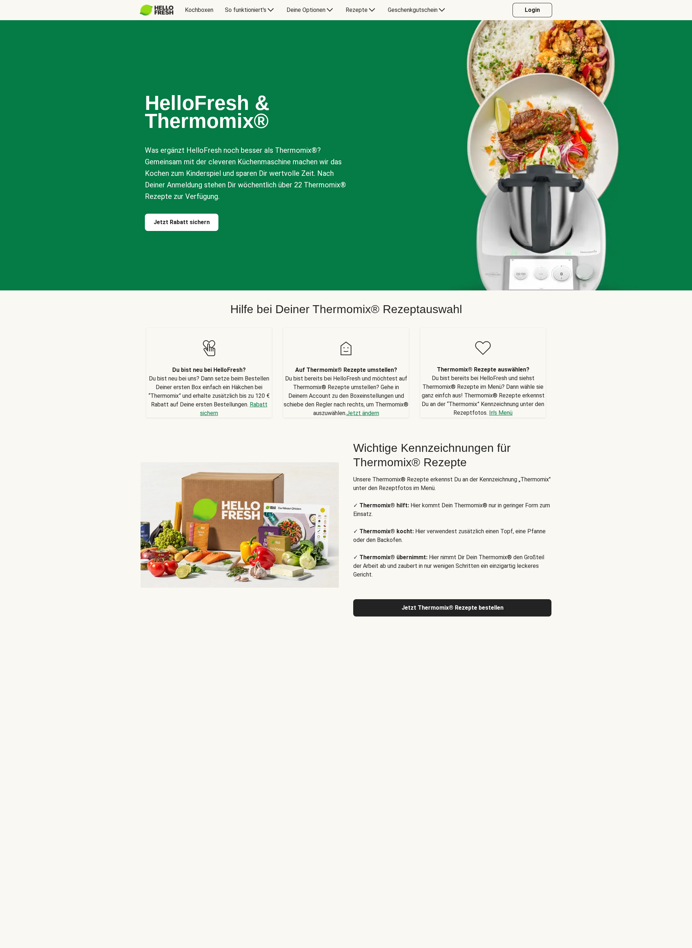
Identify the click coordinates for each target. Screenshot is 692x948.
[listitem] (209, 373)
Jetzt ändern (362, 413)
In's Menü (501, 412)
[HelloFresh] (156, 10)
